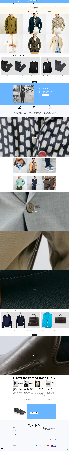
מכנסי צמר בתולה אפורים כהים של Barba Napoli (59, 75)
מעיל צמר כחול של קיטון (17, 329)
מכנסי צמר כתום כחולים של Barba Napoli (5, 75)
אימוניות (28, 191)
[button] (13, 4)
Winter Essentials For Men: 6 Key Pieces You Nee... (28, 389)
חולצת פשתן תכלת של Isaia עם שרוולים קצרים (46, 329)
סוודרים (14, 191)
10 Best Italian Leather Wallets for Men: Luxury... (50, 389)
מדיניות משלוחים (15, 431)
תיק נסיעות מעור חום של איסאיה (58, 329)
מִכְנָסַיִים (43, 191)
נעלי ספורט (44, 174)
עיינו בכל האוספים (15, 434)
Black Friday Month (39, 388)
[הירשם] (26, 439)
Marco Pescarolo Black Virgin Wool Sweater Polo (33, 75)
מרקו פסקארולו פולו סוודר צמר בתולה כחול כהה (46, 75)
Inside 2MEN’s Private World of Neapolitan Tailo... (17, 389)
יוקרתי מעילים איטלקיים (31, 174)
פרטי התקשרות (14, 427)
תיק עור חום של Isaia (29, 329)
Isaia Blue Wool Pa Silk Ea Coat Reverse (5, 329)
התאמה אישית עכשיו (34, 412)
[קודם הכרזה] (26, 1)
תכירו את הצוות (45, 95)
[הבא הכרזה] (43, 1)
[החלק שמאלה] (33, 80)
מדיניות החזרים (15, 430)
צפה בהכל (34, 82)
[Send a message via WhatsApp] (67, 449)
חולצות (14, 174)
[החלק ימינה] (36, 80)
